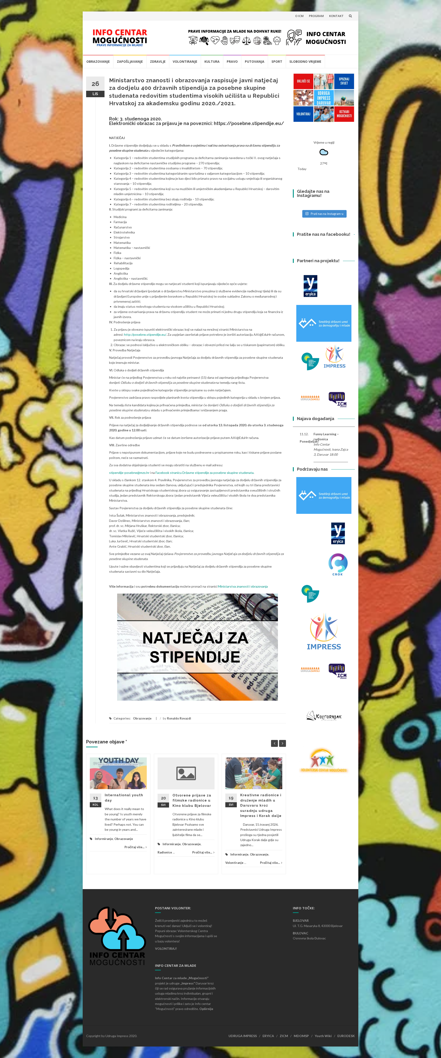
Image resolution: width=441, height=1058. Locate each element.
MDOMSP (301, 1036)
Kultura (212, 61)
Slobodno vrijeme (305, 61)
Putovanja (254, 61)
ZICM (284, 1036)
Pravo (232, 61)
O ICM (299, 16)
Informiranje (104, 839)
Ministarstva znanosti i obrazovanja (243, 586)
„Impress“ (188, 983)
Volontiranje (185, 61)
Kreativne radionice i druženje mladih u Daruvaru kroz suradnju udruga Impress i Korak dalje (261, 805)
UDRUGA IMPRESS (243, 1036)
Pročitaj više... (134, 847)
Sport (276, 61)
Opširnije (206, 1009)
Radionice (165, 852)
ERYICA (268, 1036)
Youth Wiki (323, 1036)
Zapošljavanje (130, 61)
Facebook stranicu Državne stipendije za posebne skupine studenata (204, 473)
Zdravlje (158, 61)
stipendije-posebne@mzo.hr (129, 473)
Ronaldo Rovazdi (179, 718)
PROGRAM (316, 16)
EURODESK (346, 1036)
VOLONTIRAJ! (166, 948)
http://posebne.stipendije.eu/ (145, 334)
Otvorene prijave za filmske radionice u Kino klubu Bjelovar (191, 800)
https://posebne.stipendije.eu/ (249, 123)
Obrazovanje (98, 61)
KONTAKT (336, 16)
